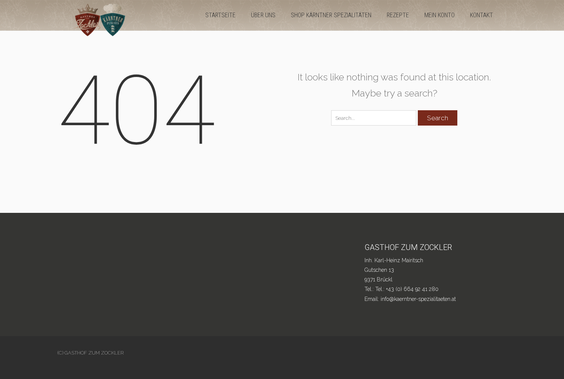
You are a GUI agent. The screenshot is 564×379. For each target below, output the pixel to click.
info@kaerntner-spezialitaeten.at (418, 299)
